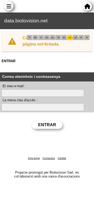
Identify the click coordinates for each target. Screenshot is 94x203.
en (46, 37)
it (41, 37)
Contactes (49, 158)
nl (58, 37)
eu (64, 37)
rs (81, 37)
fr (29, 37)
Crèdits (62, 158)
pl (76, 37)
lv (87, 37)
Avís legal (34, 158)
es (52, 37)
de (35, 37)
